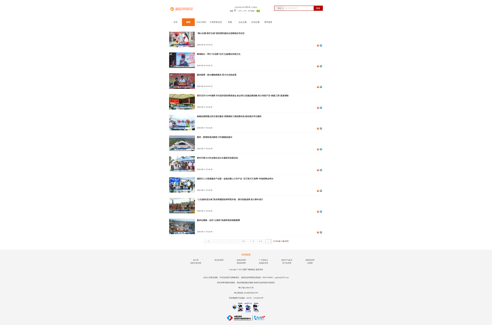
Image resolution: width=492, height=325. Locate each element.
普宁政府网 (286, 263)
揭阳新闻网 (241, 263)
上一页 (207, 241)
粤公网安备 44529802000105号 (246, 293)
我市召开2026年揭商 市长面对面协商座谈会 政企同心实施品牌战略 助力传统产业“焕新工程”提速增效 (243, 95)
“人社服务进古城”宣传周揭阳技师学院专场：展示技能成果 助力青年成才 (230, 199)
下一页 (252, 241)
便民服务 (268, 22)
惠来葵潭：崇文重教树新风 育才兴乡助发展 (216, 75)
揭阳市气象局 (286, 260)
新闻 (188, 22)
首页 (175, 22)
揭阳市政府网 (195, 263)
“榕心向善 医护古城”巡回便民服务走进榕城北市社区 (221, 33)
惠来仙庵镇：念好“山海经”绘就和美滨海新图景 (218, 220)
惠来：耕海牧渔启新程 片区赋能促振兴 (214, 137)
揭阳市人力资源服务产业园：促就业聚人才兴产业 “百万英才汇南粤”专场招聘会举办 (235, 179)
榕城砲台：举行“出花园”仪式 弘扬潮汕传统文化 (218, 54)
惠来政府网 (241, 260)
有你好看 (255, 22)
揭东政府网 (218, 260)
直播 (230, 22)
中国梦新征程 (216, 22)
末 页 (260, 241)
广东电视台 (263, 260)
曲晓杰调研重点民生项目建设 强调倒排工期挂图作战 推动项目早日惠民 (229, 116)
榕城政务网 (263, 263)
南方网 (195, 260)
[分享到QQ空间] (321, 45)
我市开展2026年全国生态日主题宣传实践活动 (217, 158)
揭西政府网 (309, 260)
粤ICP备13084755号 (246, 288)
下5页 (243, 241)
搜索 (318, 8)
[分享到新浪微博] (318, 45)
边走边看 (243, 22)
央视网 (310, 263)
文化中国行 (201, 22)
